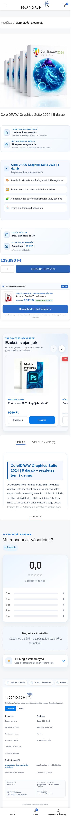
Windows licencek (12, 734)
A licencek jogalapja (44, 773)
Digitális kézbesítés (18, 682)
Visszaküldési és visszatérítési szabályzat (16, 766)
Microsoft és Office (12, 727)
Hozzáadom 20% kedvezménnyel (35, 309)
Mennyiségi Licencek (29, 22)
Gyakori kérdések (43, 721)
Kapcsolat (10, 708)
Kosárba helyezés (43, 269)
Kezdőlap (6, 22)
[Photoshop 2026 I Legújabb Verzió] (31, 375)
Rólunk (39, 734)
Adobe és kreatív (11, 740)
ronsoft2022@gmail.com (44, 793)
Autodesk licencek (12, 753)
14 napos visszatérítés (42, 682)
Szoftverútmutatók (44, 740)
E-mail (21, 708)
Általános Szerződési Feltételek (48, 765)
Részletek (18, 420)
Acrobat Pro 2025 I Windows (31, 296)
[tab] (20, 442)
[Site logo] (35, 4)
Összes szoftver (11, 721)
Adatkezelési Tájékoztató (14, 773)
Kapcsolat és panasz (45, 727)
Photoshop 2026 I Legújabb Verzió (28, 403)
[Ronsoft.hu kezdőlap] (19, 695)
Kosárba (42, 420)
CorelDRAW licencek (13, 747)
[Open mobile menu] (4, 5)
